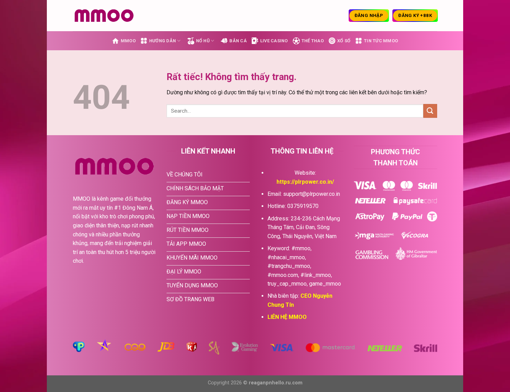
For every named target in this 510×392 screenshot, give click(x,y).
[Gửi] (430, 110)
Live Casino (274, 40)
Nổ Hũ (203, 40)
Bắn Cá (238, 40)
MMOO (128, 40)
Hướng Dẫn (162, 40)
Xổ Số (343, 40)
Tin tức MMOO (381, 40)
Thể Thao (312, 40)
